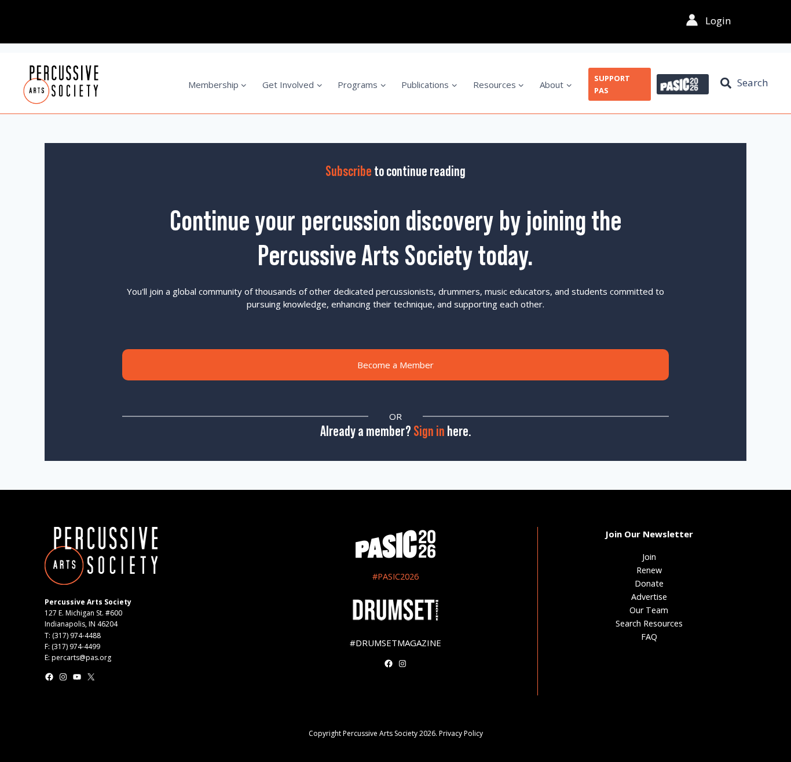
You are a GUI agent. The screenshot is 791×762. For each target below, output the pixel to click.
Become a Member (395, 365)
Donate (649, 583)
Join (649, 556)
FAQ (649, 636)
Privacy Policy (461, 733)
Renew (649, 570)
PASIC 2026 (683, 84)
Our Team (648, 610)
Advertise (649, 596)
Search (752, 82)
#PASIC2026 (395, 576)
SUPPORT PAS (612, 84)
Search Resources (649, 623)
